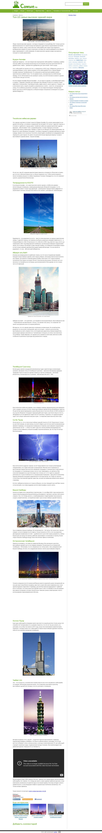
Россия (71, 54)
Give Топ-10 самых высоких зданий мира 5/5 (20, 795)
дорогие (71, 60)
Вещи (22, 11)
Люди (16, 11)
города (77, 58)
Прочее (75, 11)
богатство (84, 54)
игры (85, 60)
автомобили (77, 54)
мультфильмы (77, 63)
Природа (30, 11)
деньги (85, 58)
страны (85, 65)
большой (82, 56)
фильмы (81, 67)
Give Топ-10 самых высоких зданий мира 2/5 (16, 795)
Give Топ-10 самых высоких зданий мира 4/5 (19, 795)
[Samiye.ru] (25, 4)
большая (71, 56)
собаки (81, 65)
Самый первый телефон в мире (79, 100)
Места (49, 11)
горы (80, 58)
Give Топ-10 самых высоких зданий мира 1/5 (14, 795)
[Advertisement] (38, 105)
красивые (75, 62)
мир (85, 62)
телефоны (75, 67)
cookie (55, 832)
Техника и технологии (61, 11)
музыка (71, 63)
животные (79, 60)
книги (70, 62)
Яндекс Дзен (72, 15)
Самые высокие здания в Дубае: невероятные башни (20, 817)
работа (70, 65)
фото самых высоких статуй (37, 791)
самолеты (75, 65)
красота (80, 62)
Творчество (39, 11)
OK (59, 832)
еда (75, 60)
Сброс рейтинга (13, 795)
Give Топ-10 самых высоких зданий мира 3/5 (17, 795)
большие (76, 56)
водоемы (71, 58)
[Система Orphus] (78, 116)
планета (84, 63)
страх (70, 67)
